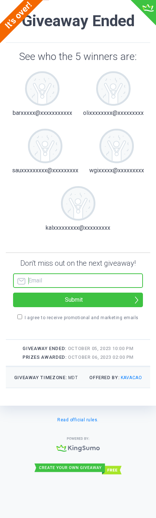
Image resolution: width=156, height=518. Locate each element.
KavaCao (131, 377)
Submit (74, 299)
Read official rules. (78, 419)
